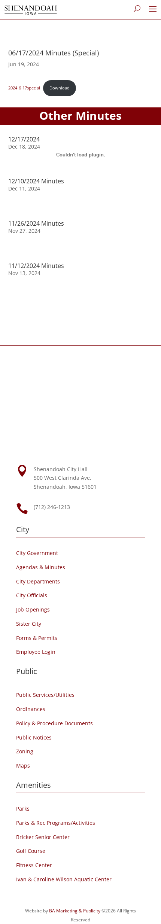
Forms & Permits (36, 637)
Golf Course (30, 850)
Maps (23, 765)
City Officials (31, 595)
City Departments (38, 581)
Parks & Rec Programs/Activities (55, 822)
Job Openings (33, 609)
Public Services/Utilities (45, 694)
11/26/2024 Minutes (36, 223)
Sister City (28, 623)
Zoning (24, 751)
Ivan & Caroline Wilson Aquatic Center (64, 879)
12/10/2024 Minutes (36, 181)
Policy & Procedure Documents (54, 723)
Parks (23, 808)
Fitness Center (34, 865)
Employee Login (35, 651)
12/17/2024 (24, 139)
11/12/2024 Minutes (36, 266)
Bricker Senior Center (43, 837)
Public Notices (34, 737)
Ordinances (30, 709)
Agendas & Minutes (40, 567)
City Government (37, 552)
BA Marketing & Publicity (74, 911)
